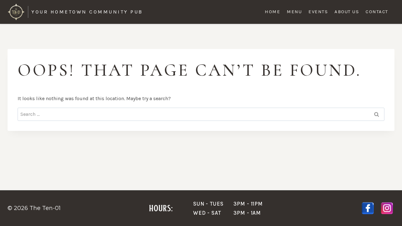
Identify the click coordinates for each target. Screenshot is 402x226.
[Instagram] (386, 208)
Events (318, 11)
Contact (377, 11)
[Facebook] (367, 208)
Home (272, 11)
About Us (346, 11)
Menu (294, 11)
